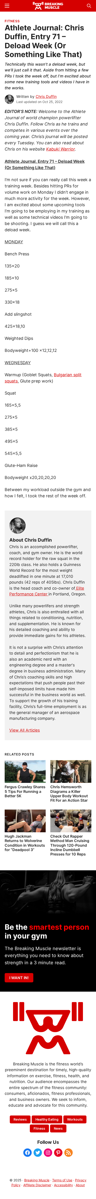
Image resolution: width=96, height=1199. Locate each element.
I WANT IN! (19, 977)
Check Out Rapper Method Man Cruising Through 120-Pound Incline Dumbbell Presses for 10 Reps (69, 845)
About (80, 1185)
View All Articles (24, 730)
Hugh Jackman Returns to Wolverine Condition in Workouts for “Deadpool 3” (25, 843)
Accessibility (63, 1185)
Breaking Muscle (36, 1180)
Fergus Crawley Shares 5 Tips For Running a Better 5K (25, 791)
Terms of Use (62, 1180)
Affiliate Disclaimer (37, 1185)
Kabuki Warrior (60, 149)
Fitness (12, 21)
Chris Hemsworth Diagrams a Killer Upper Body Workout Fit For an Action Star (69, 793)
